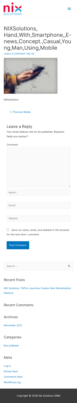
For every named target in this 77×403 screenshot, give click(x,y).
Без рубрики (11, 345)
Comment (12, 144)
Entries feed (11, 371)
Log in (7, 365)
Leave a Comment (14, 53)
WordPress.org (12, 382)
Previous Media (20, 112)
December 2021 (13, 325)
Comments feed (13, 376)
